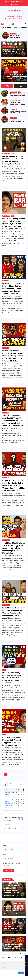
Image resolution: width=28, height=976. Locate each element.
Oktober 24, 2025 (9, 231)
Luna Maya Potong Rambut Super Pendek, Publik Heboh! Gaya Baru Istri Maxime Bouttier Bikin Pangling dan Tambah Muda (14, 224)
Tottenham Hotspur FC (9, 799)
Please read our (11, 864)
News (16, 33)
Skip (16, 972)
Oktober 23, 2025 (8, 296)
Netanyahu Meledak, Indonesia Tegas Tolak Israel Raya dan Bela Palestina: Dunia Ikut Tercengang (11, 678)
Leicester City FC (9, 807)
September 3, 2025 (9, 620)
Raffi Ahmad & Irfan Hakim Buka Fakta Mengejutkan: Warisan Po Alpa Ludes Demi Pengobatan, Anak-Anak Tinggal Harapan (13, 613)
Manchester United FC (9, 803)
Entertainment (13, 91)
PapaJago (18, 53)
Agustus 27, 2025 (9, 748)
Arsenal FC (7, 801)
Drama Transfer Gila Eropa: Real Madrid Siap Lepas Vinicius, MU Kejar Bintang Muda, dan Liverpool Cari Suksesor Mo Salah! (13, 356)
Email (4, 854)
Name (4, 845)
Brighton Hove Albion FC (9, 810)
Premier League (14, 783)
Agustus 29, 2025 (9, 685)
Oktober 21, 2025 (8, 428)
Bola (12, 33)
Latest (7, 86)
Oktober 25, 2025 (9, 53)
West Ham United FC (9, 805)
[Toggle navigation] (12, 24)
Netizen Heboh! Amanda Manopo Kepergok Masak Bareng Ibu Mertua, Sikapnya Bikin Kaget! (17, 96)
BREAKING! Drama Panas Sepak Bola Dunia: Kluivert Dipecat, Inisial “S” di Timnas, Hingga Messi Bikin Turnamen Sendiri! (13, 485)
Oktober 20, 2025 (8, 493)
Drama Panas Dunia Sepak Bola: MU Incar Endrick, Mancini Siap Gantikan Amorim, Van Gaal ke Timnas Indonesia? (13, 288)
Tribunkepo (14, 10)
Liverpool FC (8, 794)
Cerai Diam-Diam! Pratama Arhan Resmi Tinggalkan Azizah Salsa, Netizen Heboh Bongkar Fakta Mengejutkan (13, 548)
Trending (20, 86)
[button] (22, 24)
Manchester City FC (9, 792)
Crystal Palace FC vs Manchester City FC (15, 828)
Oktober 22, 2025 (8, 363)
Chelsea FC (7, 796)
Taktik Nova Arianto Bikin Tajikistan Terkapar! (13, 75)
